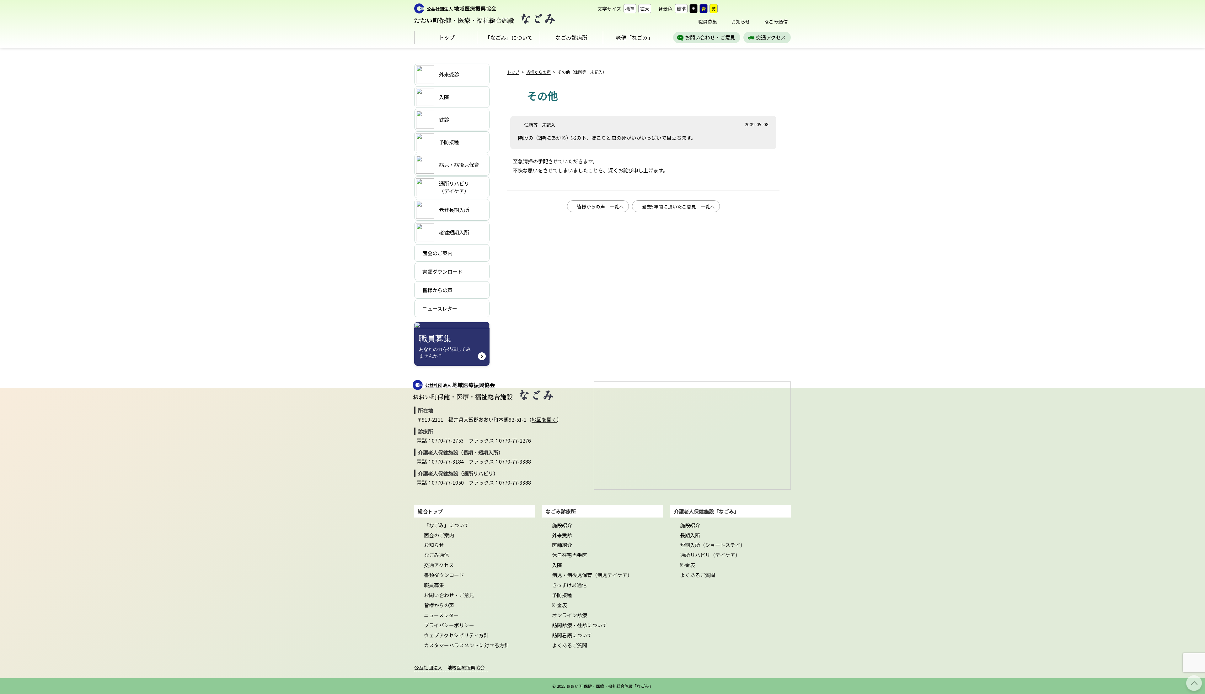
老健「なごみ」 (634, 37)
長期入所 (690, 535)
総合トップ (430, 511)
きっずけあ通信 (569, 585)
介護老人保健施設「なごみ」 (706, 511)
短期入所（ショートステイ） (712, 545)
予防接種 (562, 595)
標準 (630, 8)
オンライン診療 (569, 615)
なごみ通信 (776, 21)
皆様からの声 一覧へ (600, 206)
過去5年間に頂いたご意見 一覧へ (678, 206)
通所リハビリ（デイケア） (710, 555)
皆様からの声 (538, 72)
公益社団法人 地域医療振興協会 (449, 667)
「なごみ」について (509, 37)
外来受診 (562, 535)
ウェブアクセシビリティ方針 (456, 635)
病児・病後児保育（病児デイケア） (592, 575)
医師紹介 (562, 545)
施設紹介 (562, 525)
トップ (447, 37)
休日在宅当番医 (569, 555)
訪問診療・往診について (579, 625)
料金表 (559, 605)
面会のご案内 (439, 535)
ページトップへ (1194, 683)
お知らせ (740, 21)
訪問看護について (572, 635)
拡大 (644, 8)
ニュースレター (441, 615)
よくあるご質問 (569, 645)
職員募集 (707, 21)
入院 (557, 565)
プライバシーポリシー (449, 625)
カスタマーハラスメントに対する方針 (466, 645)
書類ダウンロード (444, 575)
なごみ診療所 (571, 37)
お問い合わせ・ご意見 (710, 37)
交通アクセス (771, 37)
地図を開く (544, 419)
